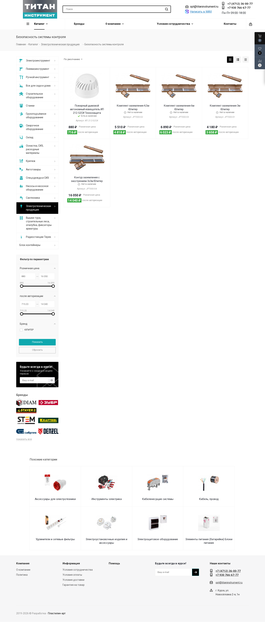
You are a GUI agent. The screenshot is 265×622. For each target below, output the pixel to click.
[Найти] (166, 9)
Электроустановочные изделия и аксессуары (106, 541)
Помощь (114, 563)
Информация (71, 563)
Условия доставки (73, 579)
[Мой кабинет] (250, 24)
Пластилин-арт (57, 613)
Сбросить (37, 350)
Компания (22, 563)
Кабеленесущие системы (157, 499)
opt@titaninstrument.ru (204, 6)
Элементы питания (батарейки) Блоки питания (208, 541)
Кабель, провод (209, 499)
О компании (23, 569)
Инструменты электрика (106, 499)
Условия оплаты (72, 574)
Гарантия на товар (74, 584)
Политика (22, 574)
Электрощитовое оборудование (157, 539)
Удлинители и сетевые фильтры (55, 539)
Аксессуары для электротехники (55, 499)
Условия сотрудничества (78, 569)
